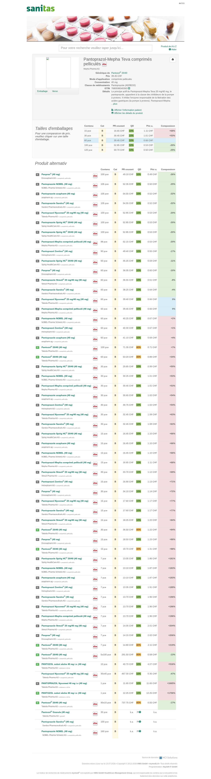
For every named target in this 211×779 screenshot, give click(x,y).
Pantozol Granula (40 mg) (56, 712)
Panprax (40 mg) (51, 174)
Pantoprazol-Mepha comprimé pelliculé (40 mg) (66, 241)
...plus (114, 104)
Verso (55, 91)
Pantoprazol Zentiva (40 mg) (57, 251)
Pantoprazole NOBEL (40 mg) (57, 184)
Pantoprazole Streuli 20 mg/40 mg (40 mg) (64, 280)
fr (182, 3)
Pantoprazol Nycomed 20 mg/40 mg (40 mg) (65, 213)
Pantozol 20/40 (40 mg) (54, 347)
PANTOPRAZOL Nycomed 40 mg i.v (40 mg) (64, 683)
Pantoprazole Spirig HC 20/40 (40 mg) (62, 222)
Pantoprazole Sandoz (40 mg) (58, 203)
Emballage (42, 91)
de (180, 3)
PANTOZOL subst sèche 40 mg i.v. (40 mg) (64, 664)
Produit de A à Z (169, 46)
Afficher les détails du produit (128, 113)
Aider (174, 49)
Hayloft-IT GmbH (170, 767)
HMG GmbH (142, 764)
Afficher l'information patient (127, 110)
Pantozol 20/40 (119, 73)
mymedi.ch (154, 764)
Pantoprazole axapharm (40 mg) (58, 193)
